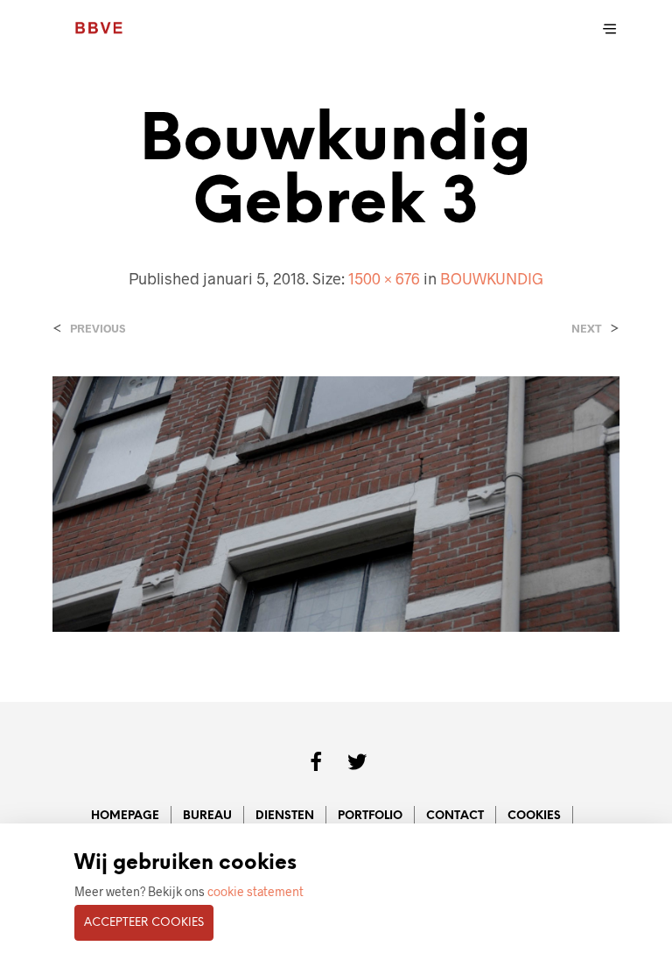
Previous (97, 328)
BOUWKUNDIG (491, 278)
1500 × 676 (384, 278)
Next (586, 328)
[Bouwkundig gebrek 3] (336, 501)
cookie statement (255, 891)
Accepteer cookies (144, 922)
